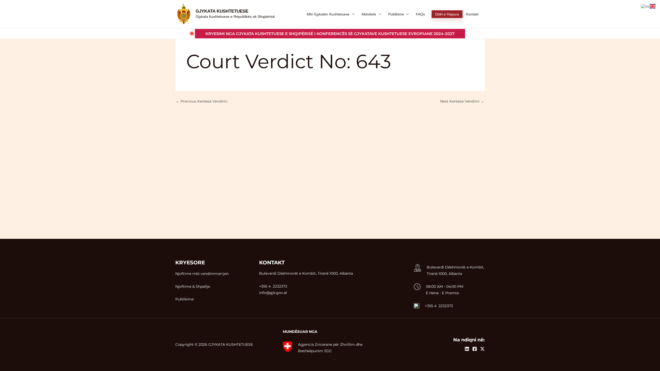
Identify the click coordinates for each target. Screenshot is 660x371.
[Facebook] (474, 349)
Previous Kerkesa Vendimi (201, 101)
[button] (330, 33)
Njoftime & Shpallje (192, 286)
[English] (652, 6)
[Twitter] (482, 349)
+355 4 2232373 (439, 305)
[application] (352, 14)
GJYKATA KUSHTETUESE (222, 11)
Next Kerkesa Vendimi (462, 101)
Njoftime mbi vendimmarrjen (202, 273)
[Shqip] (645, 6)
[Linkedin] (467, 349)
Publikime (184, 299)
